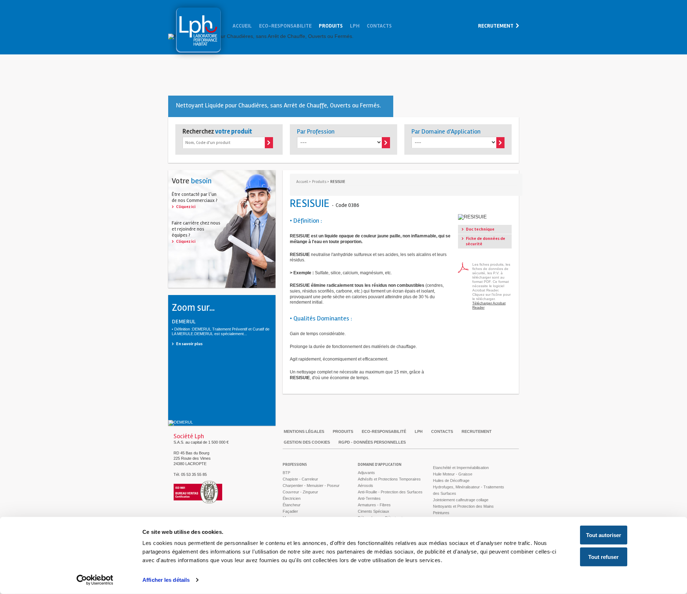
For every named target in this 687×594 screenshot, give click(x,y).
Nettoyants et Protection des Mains (463, 506)
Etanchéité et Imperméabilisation (461, 467)
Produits (331, 26)
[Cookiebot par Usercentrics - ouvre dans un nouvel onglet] (95, 580)
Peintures (441, 513)
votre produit (217, 131)
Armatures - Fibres (374, 505)
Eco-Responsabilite (285, 26)
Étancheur (292, 505)
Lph (198, 30)
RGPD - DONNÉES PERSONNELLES (372, 442)
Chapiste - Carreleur (300, 479)
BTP (286, 472)
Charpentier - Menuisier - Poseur (311, 485)
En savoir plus (189, 344)
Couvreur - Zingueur (300, 492)
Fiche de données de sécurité (485, 241)
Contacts (379, 26)
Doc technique (480, 229)
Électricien (292, 498)
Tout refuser (603, 557)
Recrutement (495, 26)
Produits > (320, 181)
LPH (419, 431)
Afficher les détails (166, 580)
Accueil (242, 26)
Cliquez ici (185, 206)
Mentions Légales (304, 431)
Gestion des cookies (307, 442)
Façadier (290, 511)
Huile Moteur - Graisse (452, 474)
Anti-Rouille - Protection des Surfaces (390, 492)
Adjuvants (366, 472)
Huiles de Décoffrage (451, 480)
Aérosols (365, 485)
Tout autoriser (603, 535)
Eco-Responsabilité (384, 431)
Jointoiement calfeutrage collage (460, 500)
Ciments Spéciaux (373, 511)
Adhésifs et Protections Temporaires (389, 479)
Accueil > (303, 181)
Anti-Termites (369, 498)
